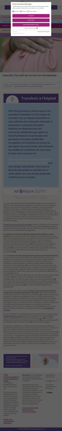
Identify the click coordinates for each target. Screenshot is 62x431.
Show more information (30, 28)
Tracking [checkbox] (24, 11)
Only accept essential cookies (31, 24)
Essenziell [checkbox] (16, 11)
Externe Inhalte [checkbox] (32, 11)
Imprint (48, 31)
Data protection (41, 31)
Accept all (31, 15)
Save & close (31, 20)
